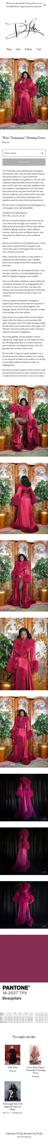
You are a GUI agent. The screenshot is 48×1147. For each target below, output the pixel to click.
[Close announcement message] (44, 4)
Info (18, 49)
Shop (9, 49)
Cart (39, 49)
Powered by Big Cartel (24, 1137)
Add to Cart (24, 162)
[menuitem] (9, 49)
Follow (28, 49)
